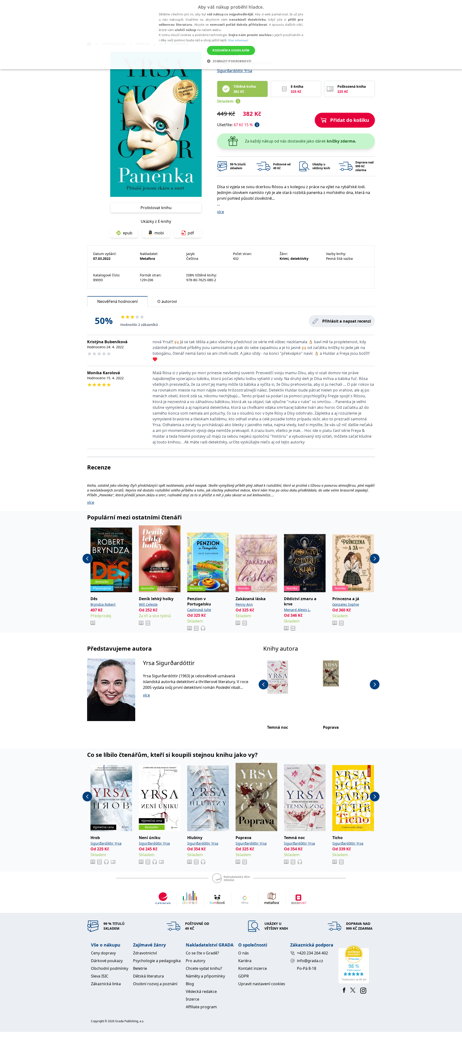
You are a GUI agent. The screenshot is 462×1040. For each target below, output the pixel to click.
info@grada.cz (310, 960)
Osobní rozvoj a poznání (155, 983)
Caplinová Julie (199, 609)
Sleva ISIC (99, 976)
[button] (231, 61)
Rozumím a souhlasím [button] (231, 50)
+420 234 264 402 (312, 953)
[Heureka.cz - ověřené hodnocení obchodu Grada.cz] (354, 964)
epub (127, 233)
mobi (159, 233)
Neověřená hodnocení (117, 301)
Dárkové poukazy (107, 960)
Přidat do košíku (349, 120)
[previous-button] (87, 559)
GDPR (243, 976)
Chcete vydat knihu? (204, 968)
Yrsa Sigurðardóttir (169, 663)
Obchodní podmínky (109, 968)
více (220, 211)
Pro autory (195, 960)
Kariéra (244, 960)
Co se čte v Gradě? (202, 953)
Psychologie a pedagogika (157, 960)
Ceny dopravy (103, 953)
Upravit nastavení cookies (261, 983)
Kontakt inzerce (252, 968)
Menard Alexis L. (297, 609)
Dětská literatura (148, 976)
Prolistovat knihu (156, 207)
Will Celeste (148, 604)
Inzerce (192, 999)
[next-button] (375, 559)
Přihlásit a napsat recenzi (346, 321)
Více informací (238, 40)
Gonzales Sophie (345, 604)
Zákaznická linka (106, 983)
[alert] (231, 34)
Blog (190, 983)
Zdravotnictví (145, 953)
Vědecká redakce (201, 991)
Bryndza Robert (103, 604)
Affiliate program (201, 1006)
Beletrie (140, 968)
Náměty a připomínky (205, 976)
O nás (243, 953)
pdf (191, 233)
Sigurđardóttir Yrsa (234, 70)
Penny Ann (244, 604)
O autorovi (167, 301)
